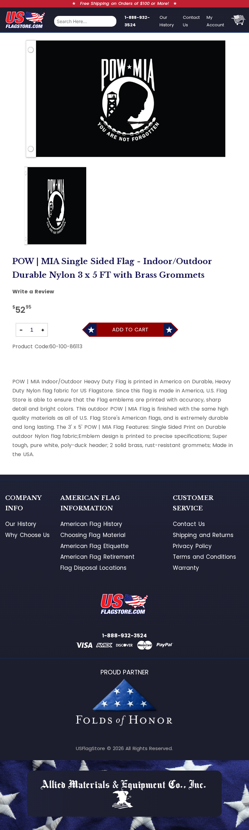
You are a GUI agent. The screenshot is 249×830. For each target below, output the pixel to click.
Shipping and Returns (203, 535)
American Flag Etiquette (94, 546)
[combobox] (85, 21)
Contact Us (191, 21)
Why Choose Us (27, 535)
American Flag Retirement (97, 557)
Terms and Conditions (204, 557)
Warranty (186, 568)
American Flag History (91, 524)
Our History (167, 21)
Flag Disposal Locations (93, 568)
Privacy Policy (192, 546)
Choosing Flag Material (92, 535)
